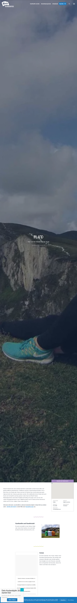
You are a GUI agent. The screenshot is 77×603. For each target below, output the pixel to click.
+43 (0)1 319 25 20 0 (11, 506)
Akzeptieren (63, 600)
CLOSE (22, 589)
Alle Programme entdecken (38, 245)
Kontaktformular (30, 506)
